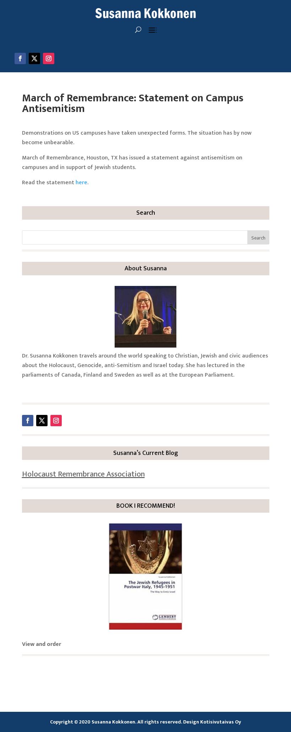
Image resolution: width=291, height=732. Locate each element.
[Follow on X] (34, 58)
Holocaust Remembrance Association (83, 474)
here (81, 182)
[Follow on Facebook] (20, 58)
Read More (46, 389)
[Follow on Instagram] (48, 58)
